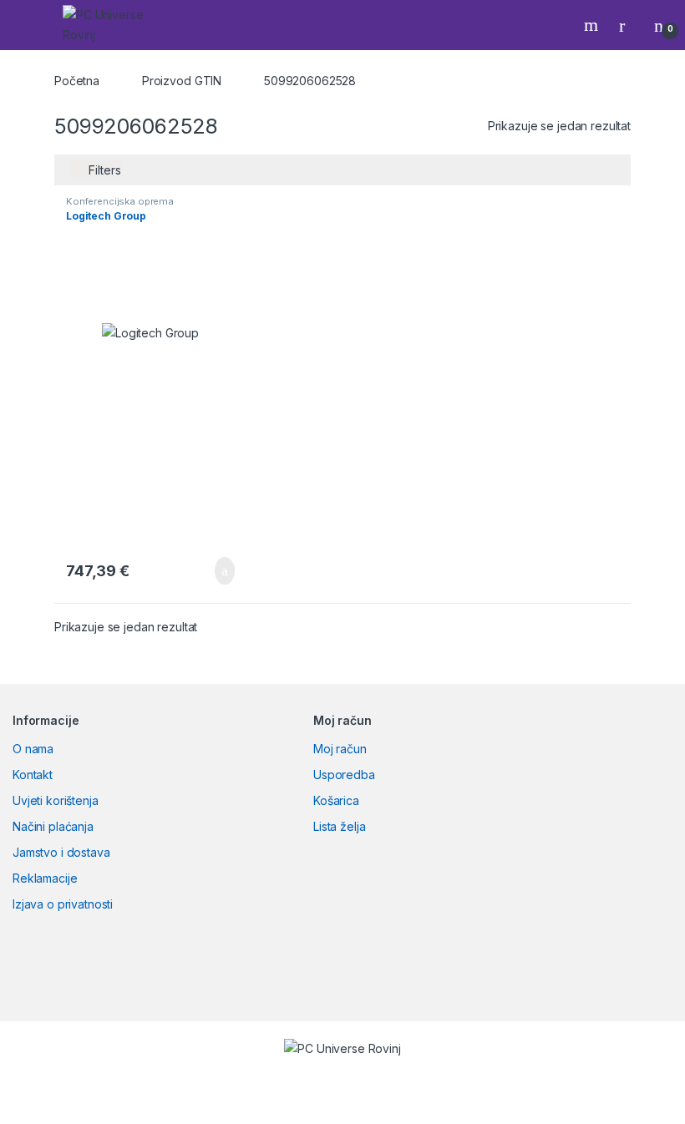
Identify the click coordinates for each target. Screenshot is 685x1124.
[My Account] (628, 25)
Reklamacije (45, 878)
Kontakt (33, 774)
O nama (33, 749)
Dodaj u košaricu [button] (212, 571)
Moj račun (340, 749)
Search (593, 25)
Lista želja (339, 826)
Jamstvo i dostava (61, 852)
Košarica (336, 800)
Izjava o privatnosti (63, 904)
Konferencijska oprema (120, 201)
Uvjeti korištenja (56, 800)
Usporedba (344, 774)
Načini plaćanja (53, 826)
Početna (76, 80)
